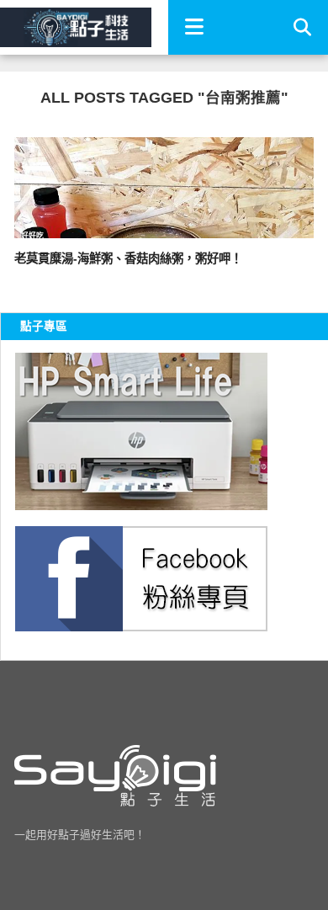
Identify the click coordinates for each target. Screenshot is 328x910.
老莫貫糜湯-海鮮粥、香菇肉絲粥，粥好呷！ (128, 258)
